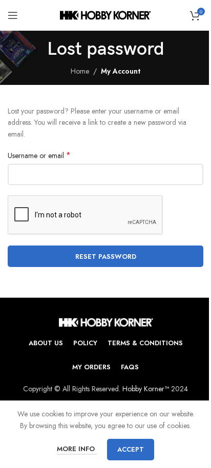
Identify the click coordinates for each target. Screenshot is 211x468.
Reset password (105, 256)
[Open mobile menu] (13, 15)
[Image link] (105, 321)
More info (77, 449)
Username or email (39, 155)
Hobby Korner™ (145, 389)
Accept (130, 449)
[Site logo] (106, 14)
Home (80, 71)
